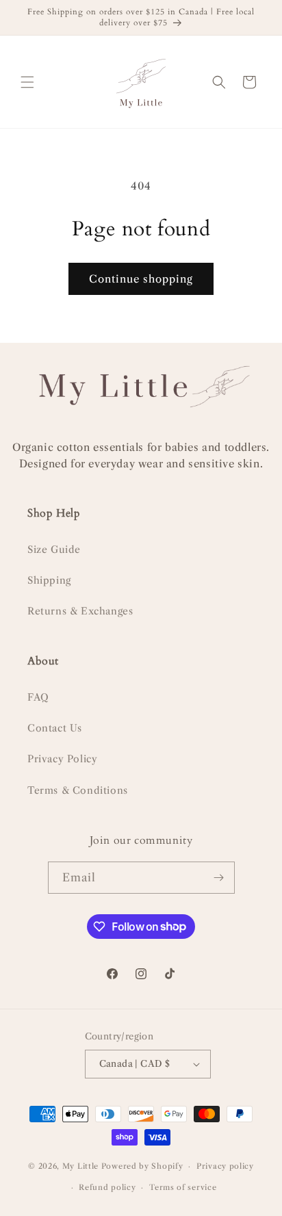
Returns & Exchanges (80, 611)
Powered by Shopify (142, 1166)
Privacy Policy (62, 759)
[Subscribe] (219, 878)
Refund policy (107, 1187)
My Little (80, 1166)
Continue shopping (141, 278)
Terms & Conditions (77, 790)
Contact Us (54, 728)
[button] (27, 82)
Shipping (49, 580)
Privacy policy (225, 1166)
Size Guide (54, 549)
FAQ (38, 697)
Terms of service (182, 1187)
